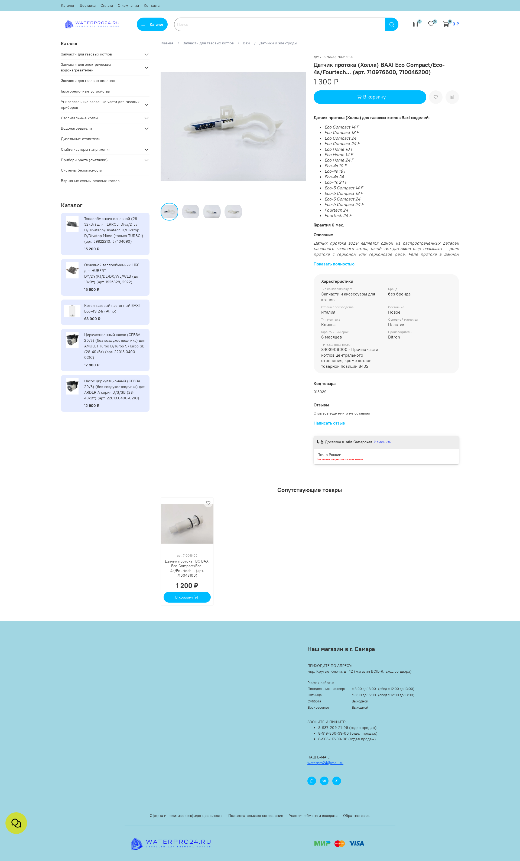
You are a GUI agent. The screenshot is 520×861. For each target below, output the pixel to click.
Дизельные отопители (80, 138)
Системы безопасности (81, 170)
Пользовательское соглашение (255, 815)
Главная (167, 43)
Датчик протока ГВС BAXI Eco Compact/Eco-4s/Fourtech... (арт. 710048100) (187, 568)
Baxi (246, 43)
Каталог (68, 5)
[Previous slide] (168, 126)
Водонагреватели (76, 128)
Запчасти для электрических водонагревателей (86, 67)
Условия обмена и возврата (313, 815)
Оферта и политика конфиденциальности (186, 815)
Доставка (88, 5)
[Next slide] (298, 126)
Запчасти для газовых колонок (88, 80)
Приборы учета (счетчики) (84, 159)
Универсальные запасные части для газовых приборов (100, 104)
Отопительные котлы (79, 118)
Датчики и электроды (278, 43)
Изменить (382, 441)
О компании (128, 5)
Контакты (152, 5)
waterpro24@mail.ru (325, 762)
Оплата (106, 5)
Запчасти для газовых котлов (208, 43)
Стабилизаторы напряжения (85, 149)
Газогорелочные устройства (85, 91)
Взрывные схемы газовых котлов (90, 180)
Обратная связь (356, 815)
